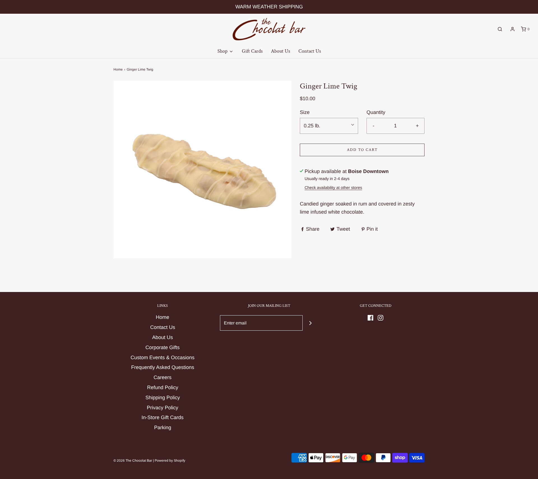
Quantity (376, 112)
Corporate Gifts (162, 347)
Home (118, 69)
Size (305, 112)
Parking (162, 427)
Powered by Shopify (170, 460)
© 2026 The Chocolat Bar (132, 460)
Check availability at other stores (333, 187)
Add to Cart (362, 149)
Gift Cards (252, 51)
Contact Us (309, 51)
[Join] (310, 323)
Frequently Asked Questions (162, 367)
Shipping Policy (162, 397)
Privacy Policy (162, 407)
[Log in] (512, 29)
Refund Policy (162, 387)
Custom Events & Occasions (162, 357)
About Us (280, 51)
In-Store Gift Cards (163, 417)
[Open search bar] (500, 29)
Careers (162, 377)
